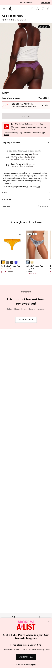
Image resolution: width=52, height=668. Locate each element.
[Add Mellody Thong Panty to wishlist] (44, 234)
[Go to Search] (32, 8)
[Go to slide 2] (24, 86)
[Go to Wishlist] (43, 8)
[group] (26, 56)
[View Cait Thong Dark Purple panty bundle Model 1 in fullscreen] (26, 56)
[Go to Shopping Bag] (48, 8)
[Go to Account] (37, 8)
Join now (8, 151)
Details (45, 105)
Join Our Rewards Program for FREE (27, 124)
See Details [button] (45, 2)
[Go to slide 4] (27, 86)
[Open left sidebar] (3, 8)
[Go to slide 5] (28, 86)
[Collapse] (49, 621)
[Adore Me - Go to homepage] (10, 8)
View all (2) (43, 98)
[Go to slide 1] (23, 86)
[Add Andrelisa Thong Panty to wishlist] (20, 234)
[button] (14, 20)
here (38, 186)
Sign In (33, 664)
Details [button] (6, 135)
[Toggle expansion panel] (48, 142)
